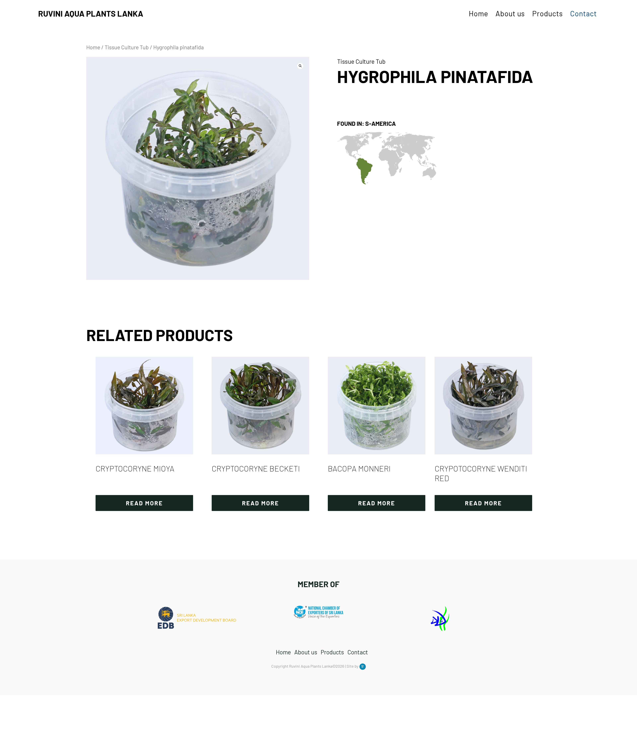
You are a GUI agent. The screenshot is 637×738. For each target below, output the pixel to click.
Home (478, 13)
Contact (583, 13)
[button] (300, 66)
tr (362, 666)
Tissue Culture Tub (127, 47)
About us (510, 13)
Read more (144, 502)
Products (547, 13)
